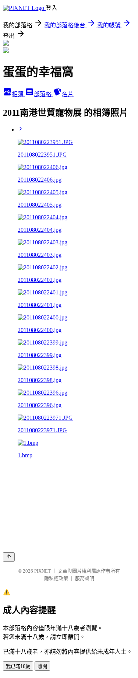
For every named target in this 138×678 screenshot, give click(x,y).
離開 (42, 666)
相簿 (18, 94)
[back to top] (9, 557)
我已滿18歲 (18, 666)
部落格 (43, 94)
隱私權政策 (56, 578)
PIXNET (42, 571)
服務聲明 (84, 578)
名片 (68, 94)
